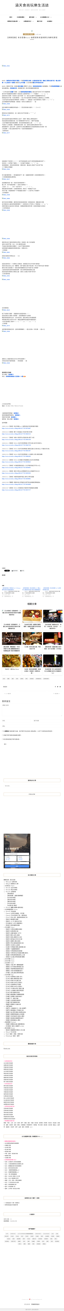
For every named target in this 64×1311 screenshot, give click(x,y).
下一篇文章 (55, 693)
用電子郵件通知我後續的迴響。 (13, 735)
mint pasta (38, 1233)
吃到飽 (52, 1236)
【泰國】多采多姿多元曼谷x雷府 (14, 1016)
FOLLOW (32, 794)
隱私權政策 (35, 1309)
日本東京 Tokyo (9, 927)
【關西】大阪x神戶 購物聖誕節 (14, 964)
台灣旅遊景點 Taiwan (11, 909)
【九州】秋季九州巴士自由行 (13, 982)
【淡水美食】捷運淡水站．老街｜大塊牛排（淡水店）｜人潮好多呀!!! (52, 626)
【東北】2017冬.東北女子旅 (13, 921)
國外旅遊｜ (32, 17)
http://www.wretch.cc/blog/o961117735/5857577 (16, 490)
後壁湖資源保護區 (26, 92)
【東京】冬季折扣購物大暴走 (13, 929)
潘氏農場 (20, 86)
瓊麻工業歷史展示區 (49, 80)
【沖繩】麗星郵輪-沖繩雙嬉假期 (14, 994)
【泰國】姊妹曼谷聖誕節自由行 (14, 1018)
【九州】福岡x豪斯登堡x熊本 (13, 978)
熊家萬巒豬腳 (56, 86)
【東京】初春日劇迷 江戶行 (13, 933)
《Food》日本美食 (10, 911)
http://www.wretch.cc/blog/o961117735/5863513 (16, 434)
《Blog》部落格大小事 (11, 883)
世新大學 (6, 1236)
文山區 (28, 1238)
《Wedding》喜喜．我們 (12, 1036)
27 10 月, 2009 (38, 34)
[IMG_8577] (6, 132)
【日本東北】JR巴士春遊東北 (13, 923)
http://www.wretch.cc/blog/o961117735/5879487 (16, 428)
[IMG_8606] (6, 198)
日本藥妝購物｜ (21, 17)
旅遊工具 (34, 1238)
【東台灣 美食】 (11, 901)
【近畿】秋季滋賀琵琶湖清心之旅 (15, 955)
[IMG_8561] (6, 65)
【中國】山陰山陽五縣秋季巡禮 (14, 972)
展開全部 (6, 879)
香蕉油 (44, 1243)
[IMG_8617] (6, 179)
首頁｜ (11, 17)
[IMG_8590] (6, 210)
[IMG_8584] (6, 331)
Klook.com (7, 1048)
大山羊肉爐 (21, 82)
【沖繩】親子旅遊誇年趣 (12, 1002)
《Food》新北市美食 (11, 889)
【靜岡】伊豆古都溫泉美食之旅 (14, 943)
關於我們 (28, 1309)
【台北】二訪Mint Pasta (11, 669)
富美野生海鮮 (27, 80)
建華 (24, 1238)
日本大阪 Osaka (9, 961)
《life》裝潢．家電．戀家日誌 (14, 1034)
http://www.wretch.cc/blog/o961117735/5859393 (16, 473)
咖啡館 (58, 1236)
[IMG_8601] (6, 252)
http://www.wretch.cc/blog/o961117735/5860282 (16, 456)
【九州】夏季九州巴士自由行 (13, 986)
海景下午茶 (13, 1241)
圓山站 (9, 1238)
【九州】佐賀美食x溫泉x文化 (13, 976)
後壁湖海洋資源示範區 (13, 80)
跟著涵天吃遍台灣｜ (13, 21)
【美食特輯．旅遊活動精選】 (15, 895)
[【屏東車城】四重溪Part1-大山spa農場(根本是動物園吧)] (12, 592)
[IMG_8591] (6, 275)
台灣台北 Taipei (9, 885)
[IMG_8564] (6, 109)
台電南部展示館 (37, 80)
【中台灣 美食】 (11, 903)
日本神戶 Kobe (9, 962)
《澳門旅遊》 (9, 1006)
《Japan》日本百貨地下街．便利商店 (16, 915)
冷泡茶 (27, 1236)
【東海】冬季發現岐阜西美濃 (13, 951)
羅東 (47, 1241)
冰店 (22, 1236)
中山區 (12, 1236)
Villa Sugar (46, 1233)
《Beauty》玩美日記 (11, 881)
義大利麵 (57, 1241)
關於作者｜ (40, 21)
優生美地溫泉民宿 (38, 82)
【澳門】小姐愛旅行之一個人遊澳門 (15, 1008)
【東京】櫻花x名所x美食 (12, 935)
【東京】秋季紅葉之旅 (11, 931)
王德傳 (38, 1241)
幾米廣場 (18, 1238)
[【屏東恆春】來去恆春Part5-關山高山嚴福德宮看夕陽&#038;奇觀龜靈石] (32, 592)
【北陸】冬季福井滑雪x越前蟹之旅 (15, 947)
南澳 (42, 1236)
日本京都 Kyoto (9, 959)
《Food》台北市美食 (11, 887)
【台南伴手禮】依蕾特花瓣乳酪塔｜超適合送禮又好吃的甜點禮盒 (32, 626)
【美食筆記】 (11, 893)
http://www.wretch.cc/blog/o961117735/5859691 (16, 467)
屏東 (17, 678)
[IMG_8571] (6, 115)
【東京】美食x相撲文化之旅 (13, 937)
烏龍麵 (33, 1241)
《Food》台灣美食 (10, 891)
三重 (57, 1233)
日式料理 (40, 1238)
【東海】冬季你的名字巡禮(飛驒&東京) (16, 953)
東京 (55, 1238)
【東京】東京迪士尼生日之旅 (13, 939)
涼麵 (28, 1241)
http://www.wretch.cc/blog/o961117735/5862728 (16, 445)
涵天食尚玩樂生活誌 (32, 5)
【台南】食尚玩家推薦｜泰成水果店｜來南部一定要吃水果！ (32, 671)
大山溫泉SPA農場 (9, 82)
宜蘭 (13, 1238)
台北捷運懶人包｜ (45, 17)
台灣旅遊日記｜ (28, 21)
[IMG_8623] (6, 310)
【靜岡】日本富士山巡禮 (12, 945)
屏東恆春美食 (38, 678)
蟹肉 (25, 1243)
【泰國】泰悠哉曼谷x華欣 (12, 1020)
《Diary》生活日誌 (10, 1032)
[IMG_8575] (6, 325)
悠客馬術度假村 (37, 86)
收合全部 (12, 879)
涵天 (24, 1241)
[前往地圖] (32, 390)
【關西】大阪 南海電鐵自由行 (14, 970)
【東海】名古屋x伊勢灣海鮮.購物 (15, 957)
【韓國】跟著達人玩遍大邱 (13, 1004)
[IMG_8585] (6, 279)
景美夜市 (46, 1238)
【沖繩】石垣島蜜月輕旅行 (13, 1000)
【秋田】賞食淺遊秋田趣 (12, 925)
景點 (51, 1238)
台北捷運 (47, 1236)
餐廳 (8, 678)
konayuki (13, 1233)
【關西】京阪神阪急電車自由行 (14, 968)
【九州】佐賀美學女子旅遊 (13, 984)
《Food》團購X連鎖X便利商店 (14, 907)
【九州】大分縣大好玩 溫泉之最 (14, 988)
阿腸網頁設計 (35, 1304)
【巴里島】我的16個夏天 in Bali (14, 1026)
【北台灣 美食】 (11, 897)
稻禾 (43, 1241)
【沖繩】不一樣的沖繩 (11, 998)
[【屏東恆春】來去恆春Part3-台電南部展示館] (53, 592)
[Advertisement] (32, 52)
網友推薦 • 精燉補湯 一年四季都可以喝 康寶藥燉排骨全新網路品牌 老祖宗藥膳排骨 (12, 648)
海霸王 (19, 1241)
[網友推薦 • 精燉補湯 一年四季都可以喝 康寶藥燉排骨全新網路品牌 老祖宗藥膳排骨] (11, 638)
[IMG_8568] (6, 103)
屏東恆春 (31, 678)
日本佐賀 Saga (9, 974)
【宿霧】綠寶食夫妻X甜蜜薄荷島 (14, 1024)
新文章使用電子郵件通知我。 (12, 739)
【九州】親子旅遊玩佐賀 (12, 992)
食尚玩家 (38, 1243)
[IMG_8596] (6, 238)
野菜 (26, 678)
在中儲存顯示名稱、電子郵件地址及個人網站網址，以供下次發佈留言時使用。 (28, 731)
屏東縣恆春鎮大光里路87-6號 (14, 376)
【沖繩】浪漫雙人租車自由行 (13, 996)
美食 (4, 678)
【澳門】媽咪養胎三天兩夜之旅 (14, 1010)
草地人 (20, 1243)
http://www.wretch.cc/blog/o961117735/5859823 (16, 462)
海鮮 (13, 678)
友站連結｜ (50, 21)
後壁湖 (22, 678)
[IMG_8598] (6, 194)
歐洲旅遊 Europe (10, 1028)
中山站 (17, 1236)
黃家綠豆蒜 (13, 88)
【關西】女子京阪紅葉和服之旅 (14, 966)
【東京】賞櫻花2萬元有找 (12, 941)
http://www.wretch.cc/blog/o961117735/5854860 (16, 484)
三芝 (52, 1233)
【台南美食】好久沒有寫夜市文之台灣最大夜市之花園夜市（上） (52, 671)
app (7, 1233)
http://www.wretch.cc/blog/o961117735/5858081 (16, 478)
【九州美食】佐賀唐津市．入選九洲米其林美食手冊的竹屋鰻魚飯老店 (11, 626)
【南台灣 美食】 (29, 34)
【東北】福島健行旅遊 (11, 919)
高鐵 (12, 92)
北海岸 (32, 1236)
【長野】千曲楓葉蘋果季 (12, 949)
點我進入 (11, 374)
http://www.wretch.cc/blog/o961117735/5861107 (16, 450)
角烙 (33, 1243)
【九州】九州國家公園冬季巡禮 (14, 990)
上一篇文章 (8, 693)
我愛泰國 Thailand (10, 1022)
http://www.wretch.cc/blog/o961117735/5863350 (16, 439)
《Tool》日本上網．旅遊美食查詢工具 (16, 917)
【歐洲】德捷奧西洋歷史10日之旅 (15, 1030)
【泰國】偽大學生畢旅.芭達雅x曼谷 (15, 1012)
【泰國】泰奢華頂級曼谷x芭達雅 (14, 1014)
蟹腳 (29, 1243)
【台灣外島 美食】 (12, 905)
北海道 (37, 1236)
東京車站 (7, 1241)
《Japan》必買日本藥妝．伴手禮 (14, 913)
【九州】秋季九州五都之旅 (13, 980)
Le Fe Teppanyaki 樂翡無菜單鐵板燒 (25, 1233)
